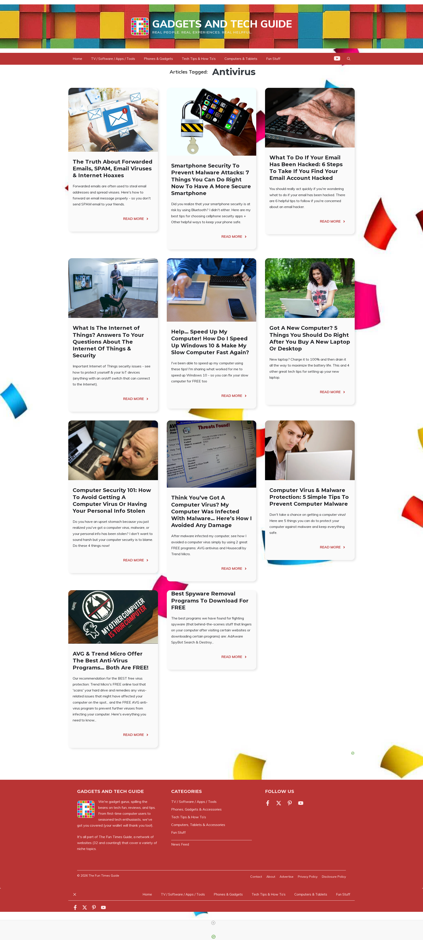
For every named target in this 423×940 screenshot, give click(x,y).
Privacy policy (307, 877)
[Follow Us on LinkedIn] (289, 803)
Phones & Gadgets (158, 59)
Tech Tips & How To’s (199, 59)
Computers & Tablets (240, 59)
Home (77, 59)
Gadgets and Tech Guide (222, 23)
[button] (349, 59)
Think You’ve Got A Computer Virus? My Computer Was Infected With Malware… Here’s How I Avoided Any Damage (211, 511)
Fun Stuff (273, 59)
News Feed (180, 844)
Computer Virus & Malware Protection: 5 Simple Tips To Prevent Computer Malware (309, 497)
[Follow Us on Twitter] (278, 803)
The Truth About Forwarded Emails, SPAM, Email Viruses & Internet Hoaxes (112, 169)
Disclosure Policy (334, 877)
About (270, 877)
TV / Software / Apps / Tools (113, 59)
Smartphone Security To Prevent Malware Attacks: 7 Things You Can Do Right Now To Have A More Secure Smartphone (211, 179)
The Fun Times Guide (115, 837)
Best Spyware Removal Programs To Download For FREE (210, 600)
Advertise (286, 877)
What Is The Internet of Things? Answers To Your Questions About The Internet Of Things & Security (108, 342)
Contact (256, 877)
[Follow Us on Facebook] (268, 803)
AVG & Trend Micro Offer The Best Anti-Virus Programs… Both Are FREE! (110, 661)
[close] (213, 923)
